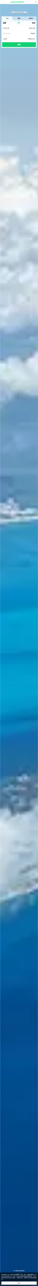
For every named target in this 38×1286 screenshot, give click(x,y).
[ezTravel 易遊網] (19, 2)
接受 (19, 1283)
